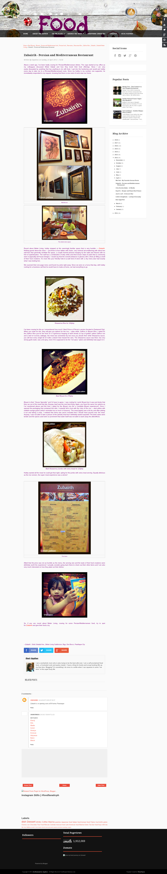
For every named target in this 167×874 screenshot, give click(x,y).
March (118, 203)
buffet (101, 822)
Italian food (77, 822)
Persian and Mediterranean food (49, 45)
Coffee (45, 822)
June (118, 172)
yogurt (69, 827)
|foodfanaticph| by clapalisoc (40, 872)
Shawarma (70, 45)
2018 (116, 140)
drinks (38, 822)
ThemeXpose (141, 872)
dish (24, 821)
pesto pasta (53, 827)
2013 (116, 155)
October (119, 163)
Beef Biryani (31, 45)
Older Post (101, 785)
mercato (48, 827)
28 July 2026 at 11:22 (47, 714)
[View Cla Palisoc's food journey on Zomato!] (74, 855)
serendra (59, 827)
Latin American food (72, 825)
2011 (116, 213)
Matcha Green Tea (85, 825)
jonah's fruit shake (36, 827)
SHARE (33, 650)
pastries (58, 822)
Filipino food (95, 822)
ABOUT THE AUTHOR (40, 34)
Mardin (32, 725)
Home (25, 45)
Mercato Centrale (50, 825)
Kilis (31, 723)
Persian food (62, 45)
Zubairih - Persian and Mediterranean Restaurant (58, 55)
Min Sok (24, 827)
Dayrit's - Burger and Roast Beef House (128, 191)
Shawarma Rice (78, 45)
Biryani (38, 45)
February (119, 206)
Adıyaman (33, 735)
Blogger (45, 863)
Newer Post (28, 785)
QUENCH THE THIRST (74, 34)
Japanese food (66, 822)
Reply (32, 707)
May (117, 175)
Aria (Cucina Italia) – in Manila (125, 188)
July (117, 169)
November (119, 160)
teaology (65, 827)
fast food (95, 825)
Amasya (33, 730)
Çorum (32, 728)
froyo (100, 825)
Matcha (51, 822)
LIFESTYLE (113, 34)
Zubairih (93, 45)
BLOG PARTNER (127, 34)
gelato (105, 822)
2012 (116, 157)
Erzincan (33, 733)
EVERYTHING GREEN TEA (96, 34)
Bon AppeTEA (120, 200)
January (119, 209)
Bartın (32, 738)
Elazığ (32, 720)
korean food (85, 822)
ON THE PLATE (57, 34)
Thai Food (40, 825)
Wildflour (28, 827)
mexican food (60, 825)
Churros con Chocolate (29, 825)
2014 (116, 152)
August (118, 166)
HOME (25, 34)
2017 (116, 143)
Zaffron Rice (86, 45)
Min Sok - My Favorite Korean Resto (127, 180)
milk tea (104, 825)
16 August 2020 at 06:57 (47, 700)
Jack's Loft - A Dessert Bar (124, 194)
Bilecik (32, 740)
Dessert (31, 821)
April (118, 178)
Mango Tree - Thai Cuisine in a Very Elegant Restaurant (132, 87)
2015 (116, 149)
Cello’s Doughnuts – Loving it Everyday (128, 197)
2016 (116, 146)
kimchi (43, 827)
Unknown (34, 700)
